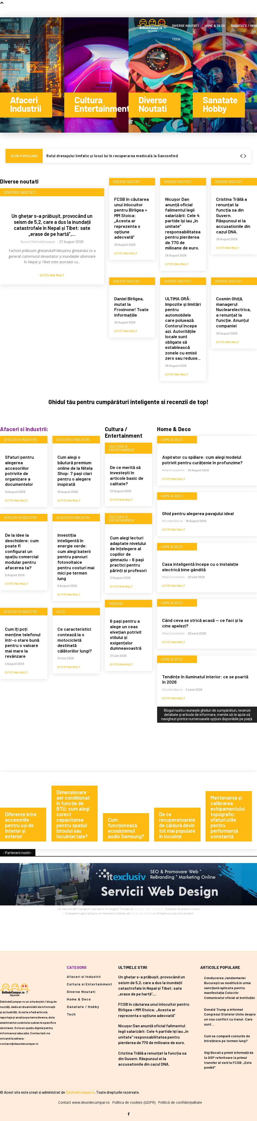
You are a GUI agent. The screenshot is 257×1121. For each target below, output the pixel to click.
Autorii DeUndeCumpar (38, 241)
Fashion (115, 603)
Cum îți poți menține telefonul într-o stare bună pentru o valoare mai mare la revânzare (22, 642)
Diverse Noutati (19, 192)
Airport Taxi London (148, 909)
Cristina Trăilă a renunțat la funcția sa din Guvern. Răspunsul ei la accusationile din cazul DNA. (152, 1059)
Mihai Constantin (173, 470)
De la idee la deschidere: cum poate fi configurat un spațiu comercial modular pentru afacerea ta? (22, 551)
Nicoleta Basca (172, 520)
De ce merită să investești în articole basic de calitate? (126, 475)
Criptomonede (142, 913)
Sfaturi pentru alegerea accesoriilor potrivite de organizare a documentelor (19, 470)
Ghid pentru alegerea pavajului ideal (198, 513)
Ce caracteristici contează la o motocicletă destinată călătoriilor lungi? (74, 639)
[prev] (241, 156)
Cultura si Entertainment (122, 448)
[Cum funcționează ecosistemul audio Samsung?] (128, 810)
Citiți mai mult (52, 275)
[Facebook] (128, 1114)
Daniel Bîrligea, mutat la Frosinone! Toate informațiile (131, 307)
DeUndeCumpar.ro (80, 1092)
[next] (245, 156)
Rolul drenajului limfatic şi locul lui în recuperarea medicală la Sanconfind (112, 156)
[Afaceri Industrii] (32, 75)
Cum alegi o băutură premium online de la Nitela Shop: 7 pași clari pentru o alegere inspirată (75, 470)
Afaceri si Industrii (20, 439)
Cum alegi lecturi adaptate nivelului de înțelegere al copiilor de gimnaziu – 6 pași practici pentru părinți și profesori (128, 554)
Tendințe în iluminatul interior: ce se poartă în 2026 (205, 679)
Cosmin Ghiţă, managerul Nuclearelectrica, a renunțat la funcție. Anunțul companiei (233, 312)
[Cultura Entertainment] (96, 75)
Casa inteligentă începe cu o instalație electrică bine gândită (200, 566)
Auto (60, 611)
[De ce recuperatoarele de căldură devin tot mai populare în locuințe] (180, 810)
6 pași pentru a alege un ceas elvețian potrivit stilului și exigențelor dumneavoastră (126, 634)
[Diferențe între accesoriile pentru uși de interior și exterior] (25, 810)
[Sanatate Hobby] (225, 75)
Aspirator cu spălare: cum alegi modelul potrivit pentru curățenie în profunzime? (202, 459)
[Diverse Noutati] (160, 75)
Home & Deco (171, 439)
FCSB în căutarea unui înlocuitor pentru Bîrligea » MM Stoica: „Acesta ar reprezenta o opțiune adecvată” (131, 218)
